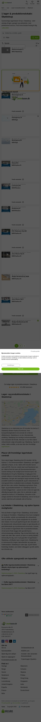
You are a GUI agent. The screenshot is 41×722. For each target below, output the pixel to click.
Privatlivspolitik (35, 351)
